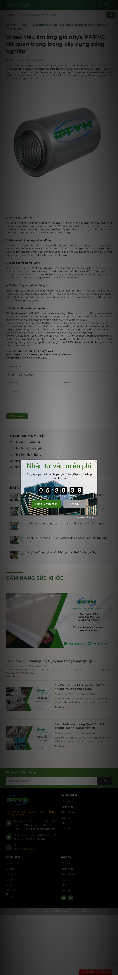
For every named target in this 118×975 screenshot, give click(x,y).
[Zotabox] (95, 513)
